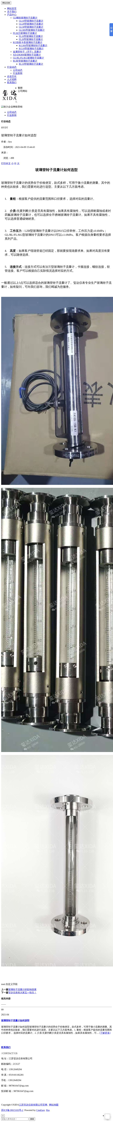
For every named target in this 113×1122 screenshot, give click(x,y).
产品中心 (11, 14)
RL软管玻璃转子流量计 (25, 61)
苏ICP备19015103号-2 (12, 1110)
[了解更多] (104, 1033)
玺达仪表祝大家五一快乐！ (22, 992)
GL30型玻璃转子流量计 (31, 27)
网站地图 (53, 1104)
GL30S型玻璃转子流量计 (32, 30)
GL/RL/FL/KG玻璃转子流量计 (28, 58)
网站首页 (11, 8)
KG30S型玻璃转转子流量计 (33, 45)
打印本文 (6, 163)
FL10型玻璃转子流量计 (31, 36)
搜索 (32, 1119)
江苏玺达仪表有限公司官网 (33, 1104)
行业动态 (11, 67)
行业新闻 (17, 73)
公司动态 (17, 70)
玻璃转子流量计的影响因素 (22, 989)
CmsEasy (40, 1110)
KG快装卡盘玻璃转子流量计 (27, 42)
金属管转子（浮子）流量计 (27, 51)
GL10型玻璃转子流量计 (31, 21)
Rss (48, 1110)
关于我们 (11, 11)
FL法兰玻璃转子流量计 (25, 33)
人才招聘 (11, 79)
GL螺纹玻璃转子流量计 (25, 17)
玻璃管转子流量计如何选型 (15, 1020)
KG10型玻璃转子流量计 (31, 48)
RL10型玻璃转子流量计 (31, 64)
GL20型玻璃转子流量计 (31, 24)
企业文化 (11, 76)
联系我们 (11, 82)
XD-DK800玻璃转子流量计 (27, 54)
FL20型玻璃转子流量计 (31, 39)
